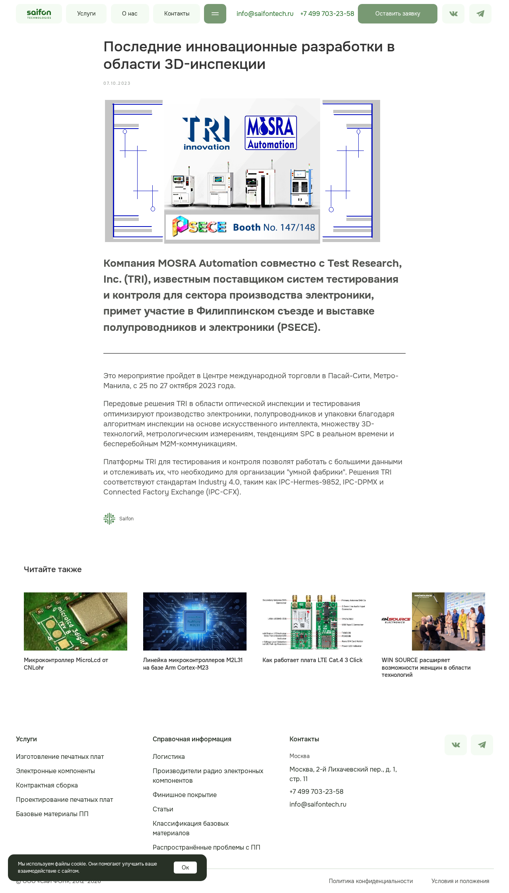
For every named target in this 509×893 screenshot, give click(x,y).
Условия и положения (460, 881)
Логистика (169, 756)
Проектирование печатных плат (64, 799)
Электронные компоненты (55, 771)
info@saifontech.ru (265, 14)
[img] (480, 13)
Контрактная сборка (47, 785)
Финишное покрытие (185, 795)
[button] (397, 13)
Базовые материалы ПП (52, 814)
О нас (130, 13)
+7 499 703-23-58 (327, 14)
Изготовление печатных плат (60, 756)
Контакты (177, 13)
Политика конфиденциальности (371, 881)
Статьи (163, 809)
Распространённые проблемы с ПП (206, 847)
